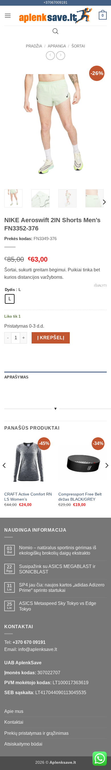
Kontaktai (13, 722)
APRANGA (57, 46)
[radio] (9, 299)
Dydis (10, 290)
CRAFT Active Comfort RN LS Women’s (28, 496)
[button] (7, 15)
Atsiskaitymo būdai (23, 744)
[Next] (97, 125)
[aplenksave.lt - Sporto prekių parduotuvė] (55, 16)
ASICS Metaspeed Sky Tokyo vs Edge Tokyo (57, 606)
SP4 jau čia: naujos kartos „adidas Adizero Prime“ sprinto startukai (61, 587)
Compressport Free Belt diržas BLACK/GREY (80, 496)
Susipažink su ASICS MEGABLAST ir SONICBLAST (57, 569)
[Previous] (13, 125)
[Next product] (50, 55)
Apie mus (13, 711)
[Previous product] (60, 55)
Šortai (78, 46)
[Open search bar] (55, 31)
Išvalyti (100, 285)
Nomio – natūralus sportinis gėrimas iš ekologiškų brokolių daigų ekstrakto (57, 550)
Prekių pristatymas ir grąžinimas (36, 733)
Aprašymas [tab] (16, 377)
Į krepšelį (50, 337)
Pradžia (34, 46)
